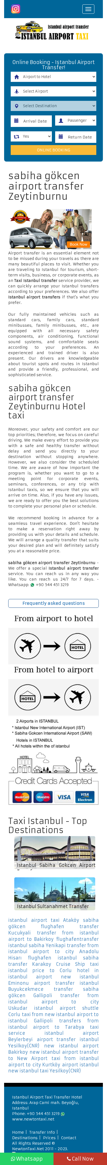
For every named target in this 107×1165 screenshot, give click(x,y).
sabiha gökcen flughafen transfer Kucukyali (53, 926)
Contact (68, 1137)
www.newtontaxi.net (33, 1119)
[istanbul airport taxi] (53, 31)
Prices (49, 1137)
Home (18, 1132)
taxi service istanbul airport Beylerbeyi (53, 1033)
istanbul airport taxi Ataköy (43, 920)
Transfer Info (42, 1132)
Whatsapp (29, 1159)
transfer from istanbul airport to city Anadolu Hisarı (53, 952)
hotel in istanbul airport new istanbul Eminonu (53, 977)
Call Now (82, 1159)
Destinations (25, 1137)
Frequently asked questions (53, 603)
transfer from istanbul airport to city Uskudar (53, 1002)
